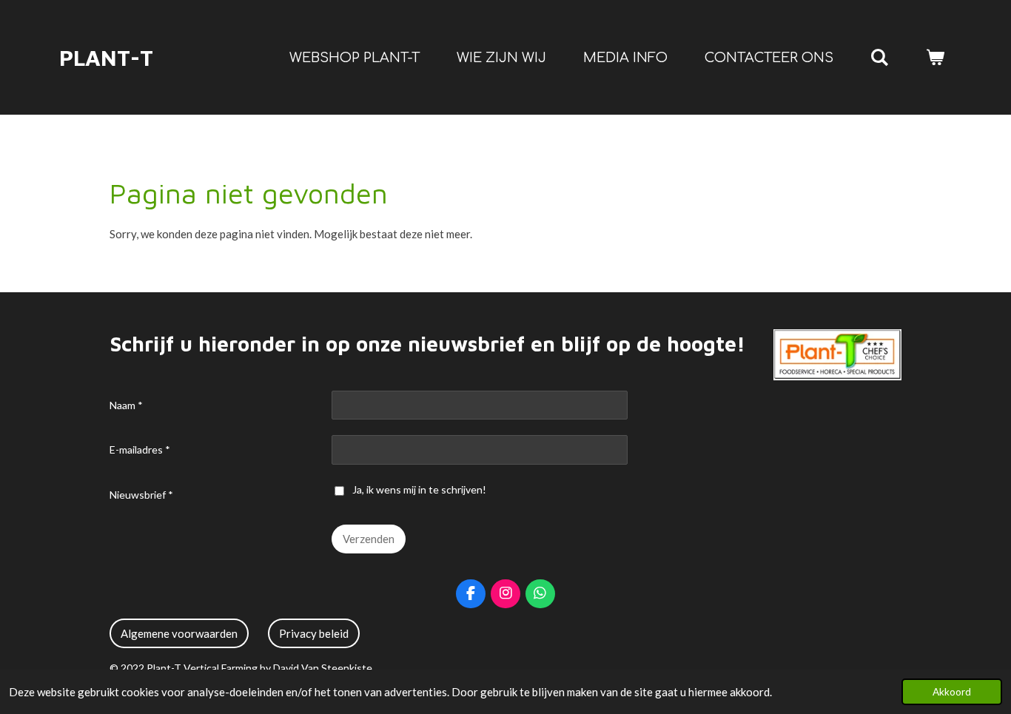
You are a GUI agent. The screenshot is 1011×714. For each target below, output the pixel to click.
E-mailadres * (140, 449)
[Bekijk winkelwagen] (935, 57)
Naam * (126, 405)
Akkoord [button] (952, 692)
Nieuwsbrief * (141, 494)
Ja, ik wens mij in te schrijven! (419, 489)
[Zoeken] (880, 57)
